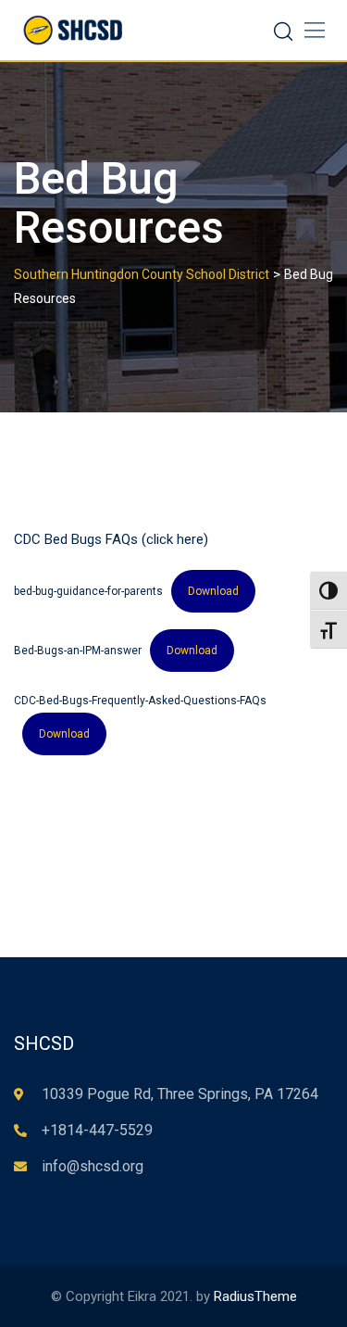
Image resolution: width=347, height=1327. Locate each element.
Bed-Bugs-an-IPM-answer (78, 650)
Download (213, 591)
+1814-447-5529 (97, 1130)
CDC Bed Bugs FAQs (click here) (111, 539)
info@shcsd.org (92, 1166)
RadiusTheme (255, 1296)
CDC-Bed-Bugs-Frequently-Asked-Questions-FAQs (140, 700)
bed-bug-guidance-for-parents (88, 591)
